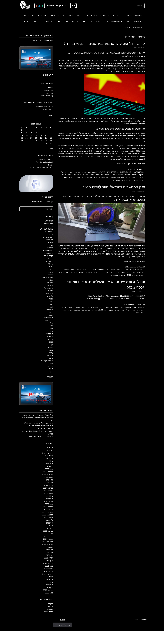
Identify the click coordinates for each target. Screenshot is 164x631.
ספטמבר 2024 (47, 474)
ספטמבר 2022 (47, 515)
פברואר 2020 (48, 590)
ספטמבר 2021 (47, 544)
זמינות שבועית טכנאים (133, 27)
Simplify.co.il (112, 172)
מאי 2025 (49, 464)
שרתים (105, 21)
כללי (102, 175)
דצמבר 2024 (48, 472)
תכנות (90, 21)
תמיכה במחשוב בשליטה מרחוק (41, 168)
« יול (51, 149)
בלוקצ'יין (50, 248)
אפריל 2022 (48, 526)
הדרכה (134, 175)
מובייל (51, 307)
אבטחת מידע (126, 15)
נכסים (64, 175)
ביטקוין (50, 245)
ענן (52, 345)
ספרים (50, 339)
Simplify (137, 619)
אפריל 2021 (48, 558)
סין (113, 180)
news (135, 47)
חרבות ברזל (48, 288)
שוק (111, 275)
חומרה (141, 180)
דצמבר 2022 (48, 507)
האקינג (141, 175)
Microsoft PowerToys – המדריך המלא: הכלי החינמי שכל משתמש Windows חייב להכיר (37, 417)
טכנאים (26, 15)
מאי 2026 (49, 450)
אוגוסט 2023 (48, 493)
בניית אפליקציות (78, 21)
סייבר (141, 177)
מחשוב (52, 15)
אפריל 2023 (48, 501)
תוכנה (97, 21)
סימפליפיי (135, 177)
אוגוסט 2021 (48, 547)
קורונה (51, 353)
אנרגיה (116, 307)
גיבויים (115, 15)
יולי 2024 (49, 480)
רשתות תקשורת (117, 21)
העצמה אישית (93, 307)
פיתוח (128, 21)
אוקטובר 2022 (47, 512)
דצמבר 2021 (48, 536)
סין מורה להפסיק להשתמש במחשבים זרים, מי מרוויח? (104, 43)
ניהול (69, 175)
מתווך (64, 310)
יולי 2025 (49, 458)
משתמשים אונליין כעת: (43, 40)
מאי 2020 (49, 585)
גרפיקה (33, 21)
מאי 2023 (49, 499)
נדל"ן (41, 21)
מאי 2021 (49, 555)
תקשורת (66, 21)
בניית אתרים (92, 15)
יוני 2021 (50, 552)
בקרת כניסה (48, 256)
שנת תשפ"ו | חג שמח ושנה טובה (41, 437)
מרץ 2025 (49, 466)
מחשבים (134, 180)
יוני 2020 (50, 582)
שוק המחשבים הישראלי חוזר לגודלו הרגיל (114, 186)
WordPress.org (47, 96)
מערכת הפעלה (120, 180)
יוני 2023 (50, 496)
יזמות (107, 175)
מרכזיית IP (49, 320)
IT (33, 15)
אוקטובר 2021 (47, 542)
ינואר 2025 (49, 469)
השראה (87, 310)
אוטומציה (49, 240)
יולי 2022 (49, 520)
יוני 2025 (50, 461)
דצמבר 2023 (48, 491)
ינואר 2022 (49, 534)
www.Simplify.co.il (46, 159)
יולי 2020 (49, 579)
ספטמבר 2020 (47, 577)
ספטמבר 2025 (47, 456)
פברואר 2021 (48, 563)
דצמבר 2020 (48, 569)
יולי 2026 (49, 448)
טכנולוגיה (80, 15)
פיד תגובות (49, 93)
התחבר (50, 88)
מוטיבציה (61, 15)
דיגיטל (63, 172)
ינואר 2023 (49, 504)
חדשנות (127, 175)
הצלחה (49, 21)
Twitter (50, 165)
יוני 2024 (50, 483)
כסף (97, 175)
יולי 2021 (49, 550)
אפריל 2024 (48, 485)
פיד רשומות (48, 90)
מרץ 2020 (49, 587)
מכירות (85, 175)
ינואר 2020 (49, 593)
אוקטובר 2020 (47, 574)
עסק (137, 313)
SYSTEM (138, 15)
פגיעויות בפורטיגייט (45, 428)
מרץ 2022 (49, 528)
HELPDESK (41, 15)
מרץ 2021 (49, 561)
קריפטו (113, 177)
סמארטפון (138, 21)
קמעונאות (120, 177)
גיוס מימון (77, 172)
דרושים (50, 269)
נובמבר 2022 (48, 509)
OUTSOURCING (125, 172)
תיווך (105, 310)
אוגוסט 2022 (48, 517)
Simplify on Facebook (44, 162)
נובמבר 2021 (48, 539)
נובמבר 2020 (48, 571)
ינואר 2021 (49, 566)
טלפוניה (71, 15)
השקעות (77, 307)
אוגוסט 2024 (48, 477)
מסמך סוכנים (48, 109)
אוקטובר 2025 (47, 453)
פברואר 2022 (48, 531)
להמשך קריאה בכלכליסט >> (134, 261)
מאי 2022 (49, 523)
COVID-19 (127, 270)
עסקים (57, 21)
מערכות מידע (105, 15)
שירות (95, 177)
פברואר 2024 (48, 488)
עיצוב (26, 21)
